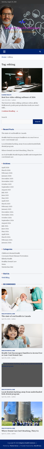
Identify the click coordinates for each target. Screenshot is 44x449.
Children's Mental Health (11, 253)
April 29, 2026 (6, 358)
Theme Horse (14, 446)
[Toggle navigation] (4, 51)
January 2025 (6, 209)
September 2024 (8, 220)
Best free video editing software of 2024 (18, 97)
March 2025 (6, 204)
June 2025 (5, 195)
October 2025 (7, 184)
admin (14, 100)
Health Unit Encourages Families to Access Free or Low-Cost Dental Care (22, 354)
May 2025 (5, 198)
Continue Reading (8, 111)
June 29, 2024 (6, 100)
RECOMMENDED (9, 284)
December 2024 (7, 212)
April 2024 (5, 234)
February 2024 (7, 240)
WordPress (37, 446)
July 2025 (5, 192)
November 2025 (7, 181)
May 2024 (5, 231)
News (4, 264)
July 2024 (5, 226)
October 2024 (7, 218)
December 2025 (7, 179)
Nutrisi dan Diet (7, 267)
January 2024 (6, 243)
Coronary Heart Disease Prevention (15, 256)
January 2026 (6, 176)
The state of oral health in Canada (14, 133)
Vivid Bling (6, 278)
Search (4, 117)
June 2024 (5, 229)
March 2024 (6, 237)
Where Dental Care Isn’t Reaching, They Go (17, 150)
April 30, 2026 (6, 319)
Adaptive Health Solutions (27, 443)
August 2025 (6, 190)
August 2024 (6, 223)
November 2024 (7, 215)
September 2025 (8, 187)
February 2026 (7, 173)
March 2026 (6, 170)
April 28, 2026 (6, 397)
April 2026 (5, 167)
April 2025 (5, 201)
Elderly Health (6, 95)
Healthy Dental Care (9, 261)
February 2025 (7, 206)
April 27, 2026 (6, 434)
